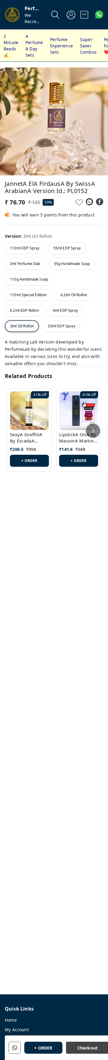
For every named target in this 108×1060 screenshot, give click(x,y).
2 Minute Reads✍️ (11, 45)
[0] (84, 14)
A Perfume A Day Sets (34, 45)
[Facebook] (99, 201)
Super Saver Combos (88, 46)
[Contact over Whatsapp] (99, 14)
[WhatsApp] (89, 201)
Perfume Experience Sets (61, 46)
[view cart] (84, 14)
